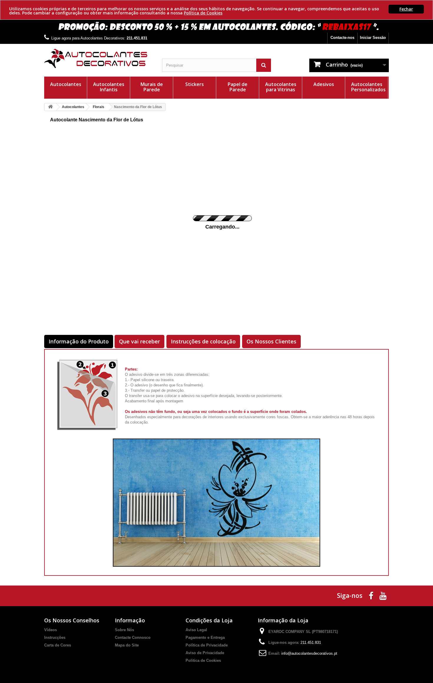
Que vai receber (139, 341)
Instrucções (54, 637)
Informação (130, 620)
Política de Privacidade (207, 645)
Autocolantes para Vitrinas (280, 87)
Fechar (406, 9)
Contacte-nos (342, 37)
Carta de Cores (57, 645)
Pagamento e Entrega (205, 637)
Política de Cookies (203, 13)
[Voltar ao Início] (50, 107)
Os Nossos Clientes (271, 341)
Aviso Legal (196, 630)
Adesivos (323, 84)
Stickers (194, 84)
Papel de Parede (237, 87)
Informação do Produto (79, 341)
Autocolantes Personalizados (368, 87)
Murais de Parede (152, 87)
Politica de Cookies (203, 660)
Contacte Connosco (133, 637)
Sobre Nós (124, 630)
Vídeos (50, 630)
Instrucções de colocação (203, 341)
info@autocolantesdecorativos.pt (309, 653)
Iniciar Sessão (373, 37)
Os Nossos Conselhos (71, 620)
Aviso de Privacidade (205, 653)
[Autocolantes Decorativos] (98, 58)
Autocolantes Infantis (108, 87)
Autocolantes (65, 84)
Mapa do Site (127, 645)
